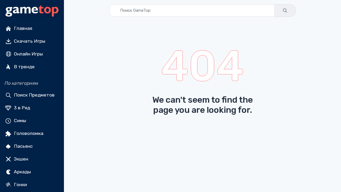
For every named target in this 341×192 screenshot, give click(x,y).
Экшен (20, 159)
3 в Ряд (21, 107)
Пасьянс (23, 146)
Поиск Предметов (34, 95)
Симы (19, 120)
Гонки (20, 184)
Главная (22, 28)
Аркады (22, 171)
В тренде (24, 66)
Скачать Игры (29, 41)
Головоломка (28, 133)
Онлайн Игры (28, 54)
